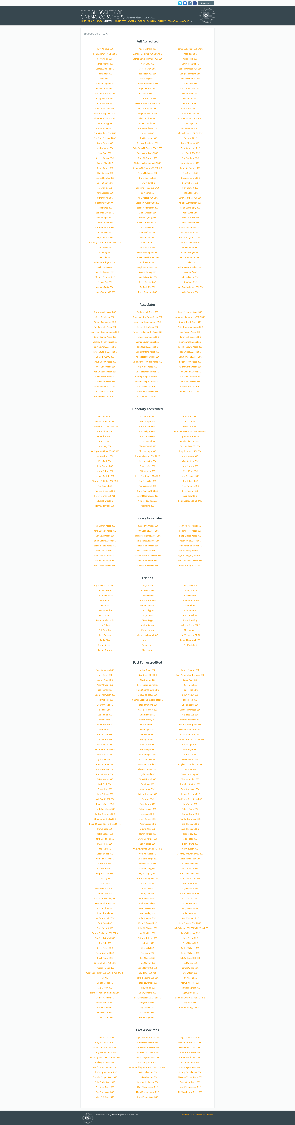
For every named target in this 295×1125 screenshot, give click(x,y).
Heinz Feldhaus (147, 590)
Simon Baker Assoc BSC (105, 322)
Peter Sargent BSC (190, 744)
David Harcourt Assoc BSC (147, 1052)
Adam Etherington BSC (104, 262)
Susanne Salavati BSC (190, 113)
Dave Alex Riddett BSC (190, 78)
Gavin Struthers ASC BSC (190, 197)
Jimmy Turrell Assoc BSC (190, 1072)
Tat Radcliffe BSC (147, 287)
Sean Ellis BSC (104, 257)
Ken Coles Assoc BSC (104, 535)
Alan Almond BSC (105, 416)
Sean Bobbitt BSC (105, 103)
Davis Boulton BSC (104, 754)
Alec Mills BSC (147, 948)
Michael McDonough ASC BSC (147, 163)
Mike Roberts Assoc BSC (190, 1047)
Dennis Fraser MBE (147, 600)
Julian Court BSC (105, 182)
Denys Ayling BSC (105, 704)
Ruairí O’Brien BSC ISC (147, 222)
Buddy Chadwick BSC (105, 814)
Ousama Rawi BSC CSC (190, 446)
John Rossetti (190, 610)
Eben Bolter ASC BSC (105, 108)
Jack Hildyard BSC (147, 734)
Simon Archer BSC (105, 63)
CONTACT (184, 21)
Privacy (210, 1115)
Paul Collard (104, 625)
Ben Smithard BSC (190, 158)
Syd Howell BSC (147, 774)
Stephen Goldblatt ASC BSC (105, 481)
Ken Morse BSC (190, 416)
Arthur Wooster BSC (190, 982)
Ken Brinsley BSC (105, 436)
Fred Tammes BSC (190, 486)
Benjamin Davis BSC (105, 212)
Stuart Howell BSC (147, 779)
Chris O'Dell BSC (190, 421)
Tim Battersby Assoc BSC (104, 327)
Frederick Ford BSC (105, 953)
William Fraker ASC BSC (105, 963)
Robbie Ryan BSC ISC (190, 108)
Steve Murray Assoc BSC (148, 565)
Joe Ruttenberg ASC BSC (190, 724)
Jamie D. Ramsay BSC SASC (190, 48)
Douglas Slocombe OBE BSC (190, 764)
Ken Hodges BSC (147, 749)
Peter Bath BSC (105, 729)
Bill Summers (190, 630)
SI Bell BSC (105, 78)
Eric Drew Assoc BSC (105, 1087)
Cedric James (147, 625)
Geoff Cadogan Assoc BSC (105, 1067)
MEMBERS (108, 21)
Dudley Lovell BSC (147, 903)
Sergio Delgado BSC (105, 217)
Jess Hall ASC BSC (147, 68)
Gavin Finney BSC (105, 267)
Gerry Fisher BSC (105, 948)
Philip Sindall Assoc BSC (190, 535)
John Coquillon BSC (105, 838)
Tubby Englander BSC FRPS (105, 933)
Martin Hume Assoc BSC (147, 545)
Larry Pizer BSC (190, 680)
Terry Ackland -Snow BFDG (104, 585)
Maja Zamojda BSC (190, 292)
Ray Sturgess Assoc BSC (190, 1067)
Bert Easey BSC (105, 923)
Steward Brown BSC (105, 764)
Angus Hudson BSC (147, 88)
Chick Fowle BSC (105, 958)
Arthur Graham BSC (105, 1007)
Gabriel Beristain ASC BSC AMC (105, 426)
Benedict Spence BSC (190, 168)
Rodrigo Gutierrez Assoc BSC (147, 535)
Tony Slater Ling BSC (190, 148)
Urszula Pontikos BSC (147, 277)
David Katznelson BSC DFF (147, 103)
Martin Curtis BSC (105, 868)
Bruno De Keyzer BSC (147, 838)
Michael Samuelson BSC (190, 729)
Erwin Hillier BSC (147, 744)
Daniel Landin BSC (147, 123)
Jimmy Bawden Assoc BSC (105, 1052)
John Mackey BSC (147, 913)
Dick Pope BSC (190, 684)
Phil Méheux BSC (147, 471)
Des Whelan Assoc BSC (190, 381)
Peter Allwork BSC (104, 684)
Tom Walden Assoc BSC (190, 371)
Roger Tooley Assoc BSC (190, 361)
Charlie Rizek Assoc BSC (190, 322)
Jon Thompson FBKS (190, 635)
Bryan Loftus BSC (147, 466)
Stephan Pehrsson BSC (147, 267)
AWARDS (132, 21)
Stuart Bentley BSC (105, 88)
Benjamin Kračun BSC (148, 113)
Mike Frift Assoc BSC (105, 1097)
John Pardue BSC (147, 247)
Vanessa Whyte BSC (190, 252)
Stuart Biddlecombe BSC (104, 93)
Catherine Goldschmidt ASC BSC (147, 58)
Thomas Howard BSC (147, 769)
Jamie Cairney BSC (105, 148)
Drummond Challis (105, 620)
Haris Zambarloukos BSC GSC (190, 287)
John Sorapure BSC (190, 163)
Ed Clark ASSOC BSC (105, 356)
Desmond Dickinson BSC (105, 903)
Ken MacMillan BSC (147, 481)
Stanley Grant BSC (104, 1017)
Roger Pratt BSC (190, 689)
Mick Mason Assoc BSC (147, 1087)
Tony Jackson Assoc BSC (147, 337)
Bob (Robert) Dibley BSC (105, 898)
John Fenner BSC (105, 466)
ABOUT (91, 21)
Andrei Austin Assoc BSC (105, 312)
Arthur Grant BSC (147, 670)
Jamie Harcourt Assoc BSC (148, 540)
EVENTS (141, 21)
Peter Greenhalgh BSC (147, 684)
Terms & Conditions (198, 1115)
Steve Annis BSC (104, 58)
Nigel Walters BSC (190, 888)
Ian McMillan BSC (147, 933)
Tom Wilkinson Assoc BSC (190, 386)
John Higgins (148, 610)
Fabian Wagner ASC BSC (190, 237)
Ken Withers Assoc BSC (190, 1087)
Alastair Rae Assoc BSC (147, 396)
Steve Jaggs (147, 620)
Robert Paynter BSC (190, 670)
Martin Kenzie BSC (147, 833)
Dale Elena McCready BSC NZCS (147, 148)
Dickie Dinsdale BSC (105, 913)
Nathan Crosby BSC (105, 858)
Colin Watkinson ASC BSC (190, 242)
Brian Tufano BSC (190, 843)
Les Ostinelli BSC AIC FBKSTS (147, 997)
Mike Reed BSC (190, 699)
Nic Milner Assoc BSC (147, 366)
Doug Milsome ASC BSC (147, 495)
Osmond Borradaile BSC (105, 749)
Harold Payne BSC (147, 1017)
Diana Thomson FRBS (190, 640)
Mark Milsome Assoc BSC (147, 1092)
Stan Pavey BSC (147, 1012)
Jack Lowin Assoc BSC (147, 1077)
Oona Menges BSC (147, 178)
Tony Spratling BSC (190, 774)
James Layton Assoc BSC (147, 341)
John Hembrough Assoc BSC (147, 322)
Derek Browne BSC (105, 769)
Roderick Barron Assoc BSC (104, 1047)
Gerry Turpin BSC (190, 848)
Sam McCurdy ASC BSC (147, 153)
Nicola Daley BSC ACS (105, 202)
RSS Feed (185, 1115)
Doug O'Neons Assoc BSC (190, 1037)
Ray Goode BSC (105, 486)
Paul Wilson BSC (190, 963)
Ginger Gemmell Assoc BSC (147, 1037)
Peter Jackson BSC (147, 809)
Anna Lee (147, 640)
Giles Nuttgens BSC (147, 212)
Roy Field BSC (105, 943)
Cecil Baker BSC (105, 714)
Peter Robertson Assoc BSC (190, 327)
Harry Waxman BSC (190, 908)
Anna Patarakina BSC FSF (147, 257)
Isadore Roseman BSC (190, 719)
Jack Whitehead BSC (190, 933)
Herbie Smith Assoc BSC (190, 1057)
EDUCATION (173, 21)
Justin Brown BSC (105, 143)
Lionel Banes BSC (105, 719)
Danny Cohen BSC (105, 168)
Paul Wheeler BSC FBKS (190, 923)
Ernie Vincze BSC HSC (190, 873)
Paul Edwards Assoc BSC (105, 376)
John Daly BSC (105, 446)
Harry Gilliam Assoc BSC (147, 1042)
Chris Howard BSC (147, 426)
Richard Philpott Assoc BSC (147, 381)
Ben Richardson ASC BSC (190, 68)
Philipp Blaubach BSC (105, 98)
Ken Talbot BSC (190, 804)
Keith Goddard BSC (105, 1002)
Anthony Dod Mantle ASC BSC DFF (105, 242)
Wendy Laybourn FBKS (147, 635)
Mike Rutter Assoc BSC (190, 1052)
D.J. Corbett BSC (104, 843)
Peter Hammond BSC (147, 704)
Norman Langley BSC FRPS (147, 456)
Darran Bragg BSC (105, 123)
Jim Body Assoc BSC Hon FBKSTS (105, 1057)
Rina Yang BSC (190, 282)
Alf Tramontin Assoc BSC (190, 366)
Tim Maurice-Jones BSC (147, 143)
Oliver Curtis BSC (105, 197)
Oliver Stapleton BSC (190, 178)
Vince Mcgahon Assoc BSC (147, 356)
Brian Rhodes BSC (190, 704)
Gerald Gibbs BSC (105, 982)
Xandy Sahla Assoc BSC (190, 337)
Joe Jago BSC (147, 814)
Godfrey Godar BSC (105, 997)
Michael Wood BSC (190, 277)
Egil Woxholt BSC (190, 992)
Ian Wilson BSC (190, 977)
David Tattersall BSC (190, 217)
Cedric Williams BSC (190, 948)
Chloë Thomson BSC (190, 222)
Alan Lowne (147, 650)
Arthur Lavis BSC (147, 883)
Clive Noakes (190, 595)
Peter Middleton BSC (147, 938)
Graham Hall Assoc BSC (147, 312)
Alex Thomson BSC (190, 828)
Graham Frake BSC (105, 287)
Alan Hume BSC (147, 789)
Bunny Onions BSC (147, 992)
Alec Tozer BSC (190, 838)
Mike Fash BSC (105, 461)
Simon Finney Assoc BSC (105, 386)
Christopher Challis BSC (105, 819)
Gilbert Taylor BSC (190, 809)
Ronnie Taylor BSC (190, 814)
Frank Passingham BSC (147, 252)
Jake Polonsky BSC (147, 272)
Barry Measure (190, 585)
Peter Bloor (105, 600)
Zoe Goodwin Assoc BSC (105, 396)
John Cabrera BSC (105, 794)
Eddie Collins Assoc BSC (105, 540)
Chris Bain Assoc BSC (104, 317)
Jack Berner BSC (105, 739)
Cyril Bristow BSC (105, 759)
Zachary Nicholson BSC (147, 207)
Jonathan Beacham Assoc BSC (105, 332)
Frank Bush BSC (105, 789)
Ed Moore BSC (147, 192)
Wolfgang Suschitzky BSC (190, 799)
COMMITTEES (120, 21)
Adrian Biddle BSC (105, 744)
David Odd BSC (190, 426)
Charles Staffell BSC (190, 779)
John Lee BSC (147, 133)
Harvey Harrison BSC (104, 505)
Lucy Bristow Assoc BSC (105, 346)
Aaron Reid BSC (190, 58)
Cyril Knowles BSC (147, 853)
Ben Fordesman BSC (104, 272)
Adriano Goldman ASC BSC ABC (147, 53)
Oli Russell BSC (190, 98)
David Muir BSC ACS (147, 972)
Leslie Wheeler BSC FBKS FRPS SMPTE (190, 928)
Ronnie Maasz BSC (147, 908)
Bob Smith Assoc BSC (190, 1062)
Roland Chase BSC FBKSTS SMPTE (105, 824)
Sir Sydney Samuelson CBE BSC (190, 739)
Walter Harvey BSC (147, 719)
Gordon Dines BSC (104, 908)
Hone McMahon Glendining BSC (105, 992)
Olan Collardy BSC (105, 173)
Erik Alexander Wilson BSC (190, 267)
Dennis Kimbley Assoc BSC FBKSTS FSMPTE (148, 1067)
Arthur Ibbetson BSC (147, 794)
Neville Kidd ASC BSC (147, 108)
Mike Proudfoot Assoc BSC (190, 1042)
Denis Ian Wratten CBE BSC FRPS (190, 997)
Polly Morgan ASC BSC (147, 197)
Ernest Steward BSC (190, 789)
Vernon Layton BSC (147, 461)
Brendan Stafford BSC (190, 784)
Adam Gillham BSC (147, 48)
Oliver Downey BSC (105, 247)
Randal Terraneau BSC (190, 819)
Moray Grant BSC (105, 1012)
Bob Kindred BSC (147, 843)
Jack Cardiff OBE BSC (105, 799)
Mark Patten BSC (147, 262)
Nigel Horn (148, 615)
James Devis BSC (105, 893)
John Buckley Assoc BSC (105, 530)
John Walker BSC (190, 883)
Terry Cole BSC (105, 441)
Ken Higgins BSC (147, 729)
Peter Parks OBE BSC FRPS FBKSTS (190, 431)
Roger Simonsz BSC (190, 143)
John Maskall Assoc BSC (147, 1082)
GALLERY (162, 21)
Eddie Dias (105, 640)
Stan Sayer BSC (190, 749)
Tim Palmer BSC (147, 242)
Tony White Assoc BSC (190, 1082)
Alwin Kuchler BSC (147, 118)
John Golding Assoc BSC (147, 530)
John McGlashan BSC (147, 928)
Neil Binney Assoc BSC (105, 525)
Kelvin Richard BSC (190, 63)
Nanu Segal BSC (190, 123)
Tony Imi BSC (148, 799)
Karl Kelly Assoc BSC (147, 1062)
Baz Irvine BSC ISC (147, 93)
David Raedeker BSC (147, 292)
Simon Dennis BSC (104, 222)
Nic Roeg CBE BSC (190, 714)
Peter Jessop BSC (147, 824)
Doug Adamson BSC (105, 670)
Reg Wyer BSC (190, 1002)
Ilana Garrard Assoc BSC (105, 391)
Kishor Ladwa (147, 630)
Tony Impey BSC (147, 804)
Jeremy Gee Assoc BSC (104, 560)
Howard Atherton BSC (105, 421)
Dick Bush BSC (105, 784)
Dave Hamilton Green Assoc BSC (147, 317)
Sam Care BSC (104, 153)
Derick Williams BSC (190, 953)
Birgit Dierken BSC (104, 237)
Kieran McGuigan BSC (147, 173)
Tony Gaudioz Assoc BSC (105, 555)
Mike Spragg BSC (190, 173)
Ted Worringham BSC (190, 987)
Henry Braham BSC (105, 128)
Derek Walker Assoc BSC (190, 376)
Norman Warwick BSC (190, 893)
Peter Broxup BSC (105, 779)
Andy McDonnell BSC (147, 158)
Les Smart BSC (190, 769)
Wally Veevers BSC (190, 863)
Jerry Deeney (105, 635)
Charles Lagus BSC (147, 451)
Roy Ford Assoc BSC (105, 1092)
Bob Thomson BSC (190, 824)
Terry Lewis (147, 645)
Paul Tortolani (190, 645)
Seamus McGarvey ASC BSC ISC (147, 168)
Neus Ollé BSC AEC (147, 232)
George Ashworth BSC (105, 694)
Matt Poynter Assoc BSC (148, 391)
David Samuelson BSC (190, 734)
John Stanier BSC (190, 466)
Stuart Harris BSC (105, 500)
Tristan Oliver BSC (147, 227)
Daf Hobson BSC (147, 416)
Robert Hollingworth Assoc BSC (147, 332)
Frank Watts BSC (190, 903)
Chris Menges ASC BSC (147, 491)
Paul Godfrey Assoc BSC (147, 525)
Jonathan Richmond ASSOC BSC (190, 317)
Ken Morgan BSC (147, 963)
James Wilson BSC (190, 967)
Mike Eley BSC (104, 252)
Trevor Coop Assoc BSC (104, 366)
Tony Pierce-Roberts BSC (190, 436)
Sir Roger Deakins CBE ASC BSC (105, 451)
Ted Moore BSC (147, 953)
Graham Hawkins (147, 605)
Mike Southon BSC (190, 461)
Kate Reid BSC (190, 53)
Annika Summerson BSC (190, 202)
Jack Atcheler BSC (104, 699)
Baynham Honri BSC (147, 764)
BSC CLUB (151, 21)
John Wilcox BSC (190, 938)
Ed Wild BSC (190, 262)
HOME (83, 21)
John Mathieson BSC (147, 138)
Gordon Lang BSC (147, 868)
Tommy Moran (190, 590)
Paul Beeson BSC (105, 734)
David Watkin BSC (190, 898)
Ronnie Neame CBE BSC (148, 977)
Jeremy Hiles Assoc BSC (147, 327)
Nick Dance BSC (105, 207)
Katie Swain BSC (190, 212)
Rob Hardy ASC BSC (147, 73)
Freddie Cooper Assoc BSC (105, 1077)
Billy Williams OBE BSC (190, 958)
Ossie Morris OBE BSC (147, 967)
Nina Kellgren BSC (147, 431)
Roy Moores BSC (147, 958)
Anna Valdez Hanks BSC (190, 227)
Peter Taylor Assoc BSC (190, 540)
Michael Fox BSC (104, 282)
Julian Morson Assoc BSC (147, 371)
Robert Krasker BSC (147, 863)
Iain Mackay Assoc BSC (147, 346)
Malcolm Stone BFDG (190, 625)
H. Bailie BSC (105, 709)
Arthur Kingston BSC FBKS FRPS (147, 848)
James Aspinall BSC (105, 68)
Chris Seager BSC (190, 456)
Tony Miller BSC (147, 182)
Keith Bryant (105, 615)
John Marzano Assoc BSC (147, 351)
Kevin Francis (147, 595)
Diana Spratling (190, 620)
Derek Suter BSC (190, 481)
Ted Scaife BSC (190, 754)
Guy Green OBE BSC (147, 675)
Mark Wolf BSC (190, 272)
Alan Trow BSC (190, 495)
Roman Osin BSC (147, 237)
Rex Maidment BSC (147, 486)
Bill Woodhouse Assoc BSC (190, 1092)
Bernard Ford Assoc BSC (105, 545)
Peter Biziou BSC (105, 431)
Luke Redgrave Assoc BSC (190, 312)
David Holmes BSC (147, 759)
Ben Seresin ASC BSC (190, 128)
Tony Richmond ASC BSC (190, 451)
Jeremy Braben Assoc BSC (105, 341)
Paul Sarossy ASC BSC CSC (190, 118)
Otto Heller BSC (147, 724)
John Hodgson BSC (147, 754)
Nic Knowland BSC (147, 441)
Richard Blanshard (104, 595)
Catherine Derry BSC (104, 227)
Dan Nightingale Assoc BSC (147, 376)
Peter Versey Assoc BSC (190, 550)
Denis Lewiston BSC (147, 898)
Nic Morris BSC (147, 505)
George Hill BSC (147, 739)
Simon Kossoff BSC (147, 446)
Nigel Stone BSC (190, 192)
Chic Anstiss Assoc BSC (104, 1037)
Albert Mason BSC (147, 918)
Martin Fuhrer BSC (104, 471)
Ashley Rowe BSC (190, 93)
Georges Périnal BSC (147, 1002)
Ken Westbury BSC (190, 918)
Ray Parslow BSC (147, 1007)
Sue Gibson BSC (105, 987)
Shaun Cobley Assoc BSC (105, 361)
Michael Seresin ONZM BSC (190, 133)
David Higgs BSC (147, 78)
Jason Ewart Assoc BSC (104, 381)
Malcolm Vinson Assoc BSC (190, 1077)
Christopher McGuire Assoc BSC (147, 361)
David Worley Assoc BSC (190, 565)
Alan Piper (190, 605)
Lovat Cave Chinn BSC (105, 809)
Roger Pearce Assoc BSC (190, 530)
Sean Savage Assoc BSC (190, 341)
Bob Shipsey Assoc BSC (190, 351)
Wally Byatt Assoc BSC (105, 1062)
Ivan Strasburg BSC (190, 476)
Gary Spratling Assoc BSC (190, 356)
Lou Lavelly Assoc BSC (147, 1072)
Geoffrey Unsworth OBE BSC (190, 853)
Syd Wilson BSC (190, 972)
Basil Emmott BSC (105, 928)
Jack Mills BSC (147, 943)
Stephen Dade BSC (105, 873)
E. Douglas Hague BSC (147, 694)
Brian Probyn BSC (190, 694)
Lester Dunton (105, 650)
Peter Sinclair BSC (190, 759)
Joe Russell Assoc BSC (190, 332)
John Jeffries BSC (147, 819)
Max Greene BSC (147, 680)
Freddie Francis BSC (105, 967)
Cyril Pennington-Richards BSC (190, 675)
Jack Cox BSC (105, 848)
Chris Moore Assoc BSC (147, 1097)
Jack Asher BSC (105, 689)
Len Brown (105, 605)
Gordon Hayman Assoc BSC (147, 1057)
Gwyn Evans (147, 585)
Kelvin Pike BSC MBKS (190, 441)
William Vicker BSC (190, 868)
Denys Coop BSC (104, 828)
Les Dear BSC (105, 883)
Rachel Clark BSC (105, 163)
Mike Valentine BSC (190, 232)
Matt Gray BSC (147, 63)
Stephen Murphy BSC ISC (147, 202)
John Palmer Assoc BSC (190, 525)
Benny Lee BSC (147, 893)
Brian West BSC (190, 913)
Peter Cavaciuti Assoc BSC (105, 351)
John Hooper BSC (147, 421)
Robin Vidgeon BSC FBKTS (190, 500)
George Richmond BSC (190, 73)
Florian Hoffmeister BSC (147, 83)
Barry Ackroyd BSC (105, 48)
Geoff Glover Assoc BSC (105, 565)
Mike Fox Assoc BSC (105, 550)
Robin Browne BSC (105, 774)
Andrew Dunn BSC (104, 456)
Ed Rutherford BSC (190, 103)
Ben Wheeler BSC (190, 247)
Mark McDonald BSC (147, 923)
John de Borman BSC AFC (105, 118)
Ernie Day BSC (104, 878)
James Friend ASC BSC (104, 292)
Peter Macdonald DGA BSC (147, 476)
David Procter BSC (147, 282)
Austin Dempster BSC (105, 888)
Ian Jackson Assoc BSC (147, 550)
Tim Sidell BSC (190, 138)
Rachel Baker (105, 590)
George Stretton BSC (190, 794)
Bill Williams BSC (190, 943)
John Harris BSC (147, 714)
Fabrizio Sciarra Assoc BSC (190, 346)
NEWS (99, 21)
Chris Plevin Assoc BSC (147, 386)
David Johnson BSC (147, 98)
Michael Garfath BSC (104, 476)
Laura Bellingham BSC (105, 83)
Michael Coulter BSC (105, 178)
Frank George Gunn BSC (147, 689)
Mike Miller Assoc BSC (147, 560)
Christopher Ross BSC (190, 88)
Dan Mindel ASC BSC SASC (147, 187)
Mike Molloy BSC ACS (147, 500)
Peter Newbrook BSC (147, 982)
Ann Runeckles (190, 615)
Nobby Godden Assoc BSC (147, 1047)
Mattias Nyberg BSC (147, 217)
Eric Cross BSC (104, 863)
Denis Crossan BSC (105, 192)
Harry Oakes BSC (147, 987)
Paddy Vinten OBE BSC (190, 878)
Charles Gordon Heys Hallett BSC (147, 699)
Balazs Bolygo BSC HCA (104, 113)
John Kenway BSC (147, 436)
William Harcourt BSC (147, 709)
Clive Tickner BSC (190, 491)
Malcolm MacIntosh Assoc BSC (147, 555)
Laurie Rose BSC (190, 83)
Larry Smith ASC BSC (190, 153)
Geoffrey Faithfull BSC (105, 938)
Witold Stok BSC (190, 471)
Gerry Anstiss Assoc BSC (105, 1042)
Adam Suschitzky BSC (190, 207)
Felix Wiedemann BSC (190, 257)
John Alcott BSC (104, 675)
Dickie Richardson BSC (190, 709)
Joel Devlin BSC (105, 232)
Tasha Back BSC (105, 73)
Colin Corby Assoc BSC (105, 1082)
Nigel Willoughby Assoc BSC (190, 555)
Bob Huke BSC (147, 784)
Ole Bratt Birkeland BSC (105, 138)
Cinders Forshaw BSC (105, 277)
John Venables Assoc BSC (190, 545)
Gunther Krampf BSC (147, 858)
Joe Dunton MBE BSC (105, 918)
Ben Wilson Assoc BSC (190, 391)
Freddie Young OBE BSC (190, 1007)
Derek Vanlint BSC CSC (190, 858)
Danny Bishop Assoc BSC (105, 337)
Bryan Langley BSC (147, 873)
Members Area (206, 3)
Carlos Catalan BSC (105, 158)
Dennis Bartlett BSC (105, 724)
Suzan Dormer (105, 645)
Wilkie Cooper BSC (104, 833)
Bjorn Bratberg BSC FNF (105, 133)
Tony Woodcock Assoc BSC (190, 560)
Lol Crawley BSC (104, 187)
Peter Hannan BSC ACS (104, 495)
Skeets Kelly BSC (147, 828)
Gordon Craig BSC (105, 853)
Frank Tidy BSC (190, 833)
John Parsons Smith (190, 600)
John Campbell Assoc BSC (105, 1072)
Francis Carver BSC (105, 804)
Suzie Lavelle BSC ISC (147, 128)
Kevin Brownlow (104, 610)
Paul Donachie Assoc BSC (104, 371)
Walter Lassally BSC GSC (147, 878)
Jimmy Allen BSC (105, 680)
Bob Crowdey (105, 630)
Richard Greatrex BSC (105, 491)
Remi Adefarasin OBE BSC (105, 53)
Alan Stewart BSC (190, 187)
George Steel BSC (190, 182)
